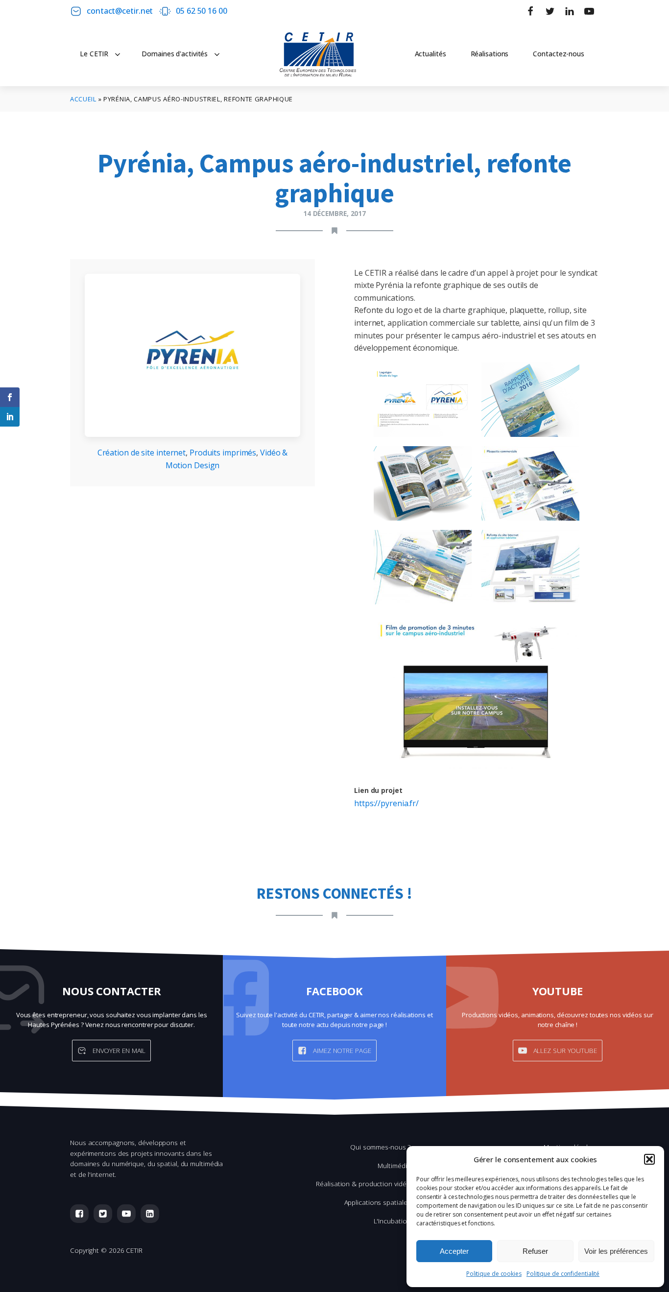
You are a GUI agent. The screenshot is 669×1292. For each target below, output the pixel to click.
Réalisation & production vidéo (363, 1183)
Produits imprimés (223, 452)
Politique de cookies (494, 1273)
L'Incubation (392, 1220)
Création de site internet (141, 452)
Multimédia (394, 1165)
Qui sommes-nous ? (380, 1146)
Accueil (83, 99)
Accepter (454, 1251)
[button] (649, 1159)
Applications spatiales (377, 1202)
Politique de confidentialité (562, 1273)
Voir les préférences (616, 1251)
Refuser (535, 1251)
